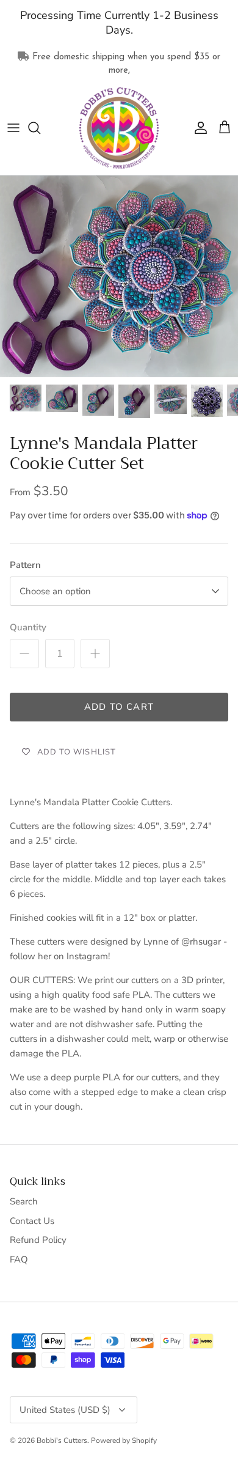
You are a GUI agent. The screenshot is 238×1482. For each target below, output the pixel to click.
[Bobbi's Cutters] (119, 128)
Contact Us (32, 1221)
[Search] (40, 127)
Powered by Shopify (124, 1440)
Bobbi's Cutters (62, 1440)
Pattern (25, 565)
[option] (119, 276)
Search (24, 1201)
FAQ (19, 1259)
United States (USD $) (65, 1410)
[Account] (197, 127)
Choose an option (55, 591)
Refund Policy (38, 1240)
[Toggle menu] (13, 127)
